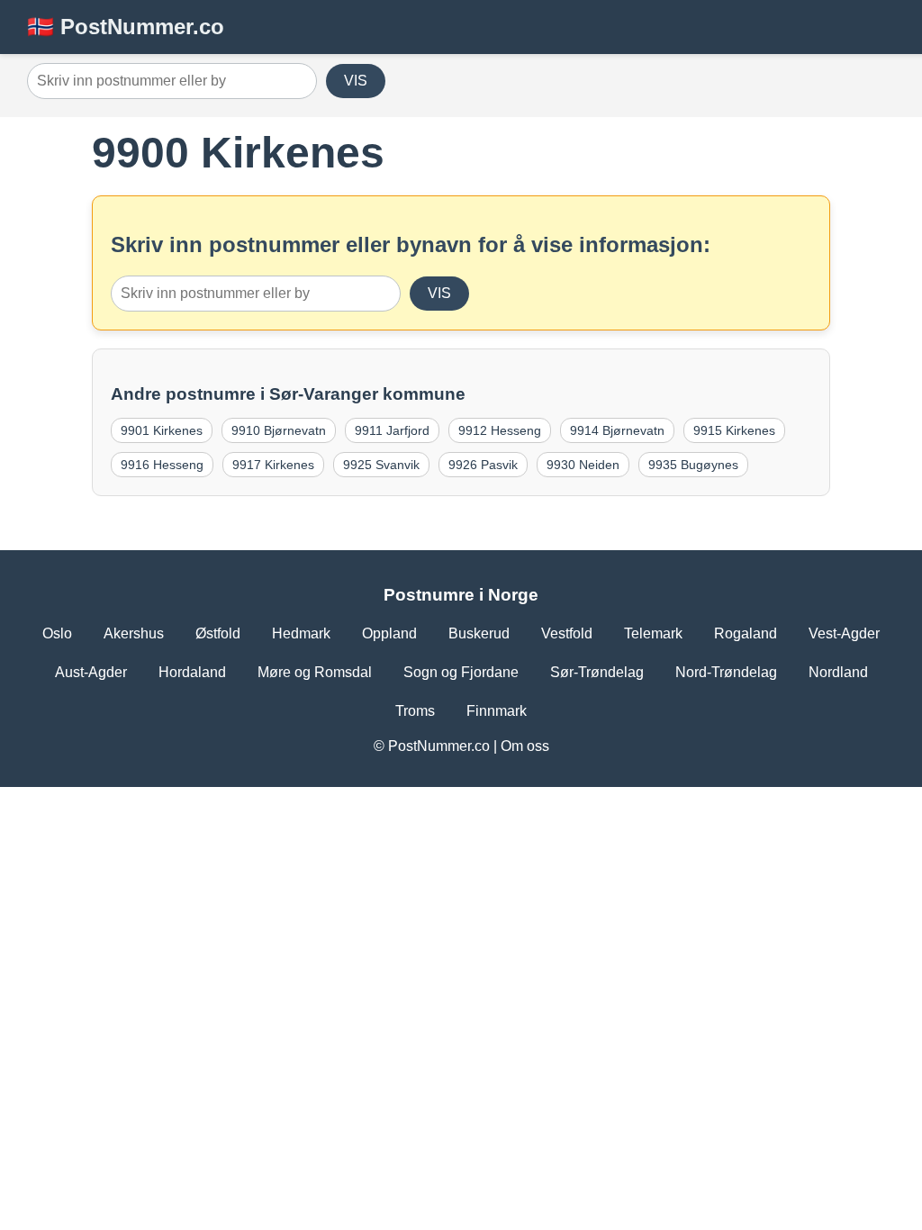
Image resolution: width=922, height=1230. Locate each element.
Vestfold (566, 633)
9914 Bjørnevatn (617, 430)
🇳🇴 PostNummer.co (125, 26)
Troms (415, 711)
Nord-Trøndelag (726, 672)
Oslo (57, 633)
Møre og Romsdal (315, 672)
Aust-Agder (91, 672)
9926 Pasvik (483, 464)
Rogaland (745, 633)
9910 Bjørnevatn (278, 430)
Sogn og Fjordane (461, 672)
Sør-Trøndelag (597, 672)
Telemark (653, 633)
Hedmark (301, 633)
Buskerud (479, 633)
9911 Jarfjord (392, 430)
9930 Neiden (583, 464)
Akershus (134, 633)
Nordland (838, 672)
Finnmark (496, 711)
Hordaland (192, 672)
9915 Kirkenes (734, 430)
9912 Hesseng (499, 430)
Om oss (525, 746)
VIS (355, 80)
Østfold (217, 633)
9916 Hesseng (162, 464)
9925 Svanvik (381, 464)
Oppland (389, 633)
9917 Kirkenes (273, 464)
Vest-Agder (844, 633)
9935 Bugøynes (693, 464)
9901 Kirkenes (162, 430)
